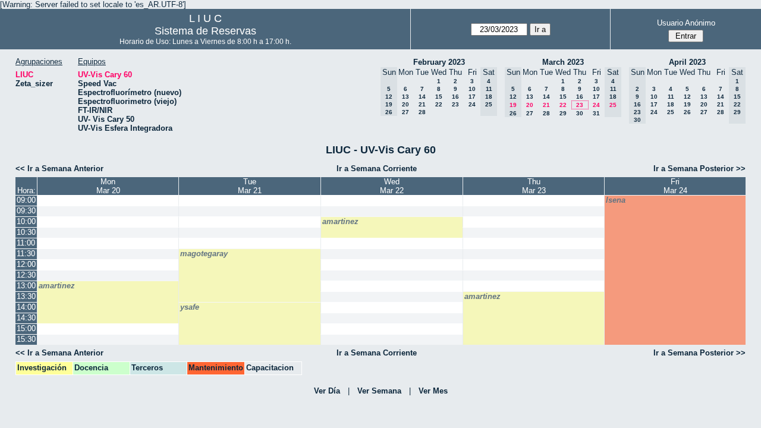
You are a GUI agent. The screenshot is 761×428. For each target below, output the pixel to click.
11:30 (26, 253)
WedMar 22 (392, 186)
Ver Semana (379, 390)
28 (422, 112)
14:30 (26, 317)
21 (422, 104)
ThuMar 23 (534, 186)
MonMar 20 (108, 186)
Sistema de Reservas (205, 31)
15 (438, 96)
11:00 (26, 242)
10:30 (26, 232)
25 (670, 112)
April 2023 (687, 62)
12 (687, 96)
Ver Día (327, 390)
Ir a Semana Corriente (377, 168)
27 (405, 112)
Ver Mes (433, 390)
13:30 (26, 296)
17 (472, 96)
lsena (615, 200)
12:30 (26, 274)
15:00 (26, 328)
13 (405, 96)
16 (455, 96)
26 (687, 112)
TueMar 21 (250, 186)
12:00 (26, 264)
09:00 (26, 200)
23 (455, 104)
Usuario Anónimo (686, 22)
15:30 (26, 339)
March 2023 (563, 62)
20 (405, 104)
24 (472, 104)
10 (472, 89)
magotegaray (204, 253)
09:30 (26, 210)
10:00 (26, 221)
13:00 (26, 285)
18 (670, 104)
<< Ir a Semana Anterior (59, 168)
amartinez (340, 221)
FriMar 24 (675, 186)
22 (438, 104)
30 (579, 113)
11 (671, 96)
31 (596, 113)
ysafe (189, 307)
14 (422, 96)
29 (563, 113)
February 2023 (439, 62)
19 (687, 104)
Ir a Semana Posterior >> (699, 168)
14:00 (26, 307)
